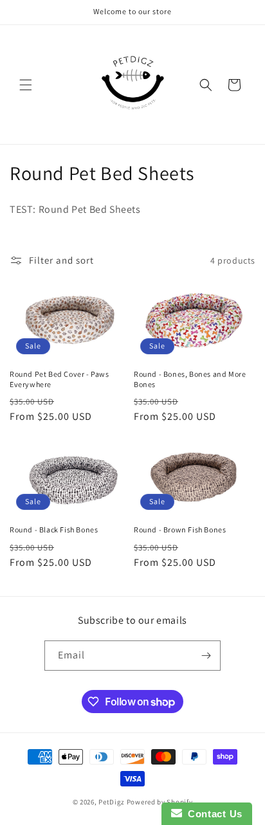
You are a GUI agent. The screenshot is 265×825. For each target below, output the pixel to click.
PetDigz (111, 801)
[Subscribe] (206, 655)
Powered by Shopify (160, 801)
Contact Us (212, 813)
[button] (26, 85)
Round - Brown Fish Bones (180, 529)
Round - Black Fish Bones (54, 529)
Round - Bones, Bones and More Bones (190, 379)
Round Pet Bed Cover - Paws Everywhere (59, 379)
